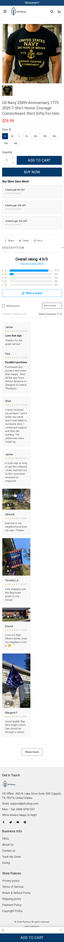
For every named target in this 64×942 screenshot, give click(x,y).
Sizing (6, 862)
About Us (8, 844)
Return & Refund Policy (16, 893)
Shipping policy (11, 899)
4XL (54, 136)
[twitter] (11, 822)
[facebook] (4, 822)
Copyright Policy (12, 911)
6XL (16, 143)
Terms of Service (12, 886)
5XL (6, 143)
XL (27, 136)
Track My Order (11, 856)
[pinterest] (25, 822)
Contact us (8, 850)
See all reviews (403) (32, 263)
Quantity (7, 152)
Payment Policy (12, 905)
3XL (45, 136)
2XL (36, 136)
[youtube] (18, 822)
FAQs (5, 838)
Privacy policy (11, 880)
